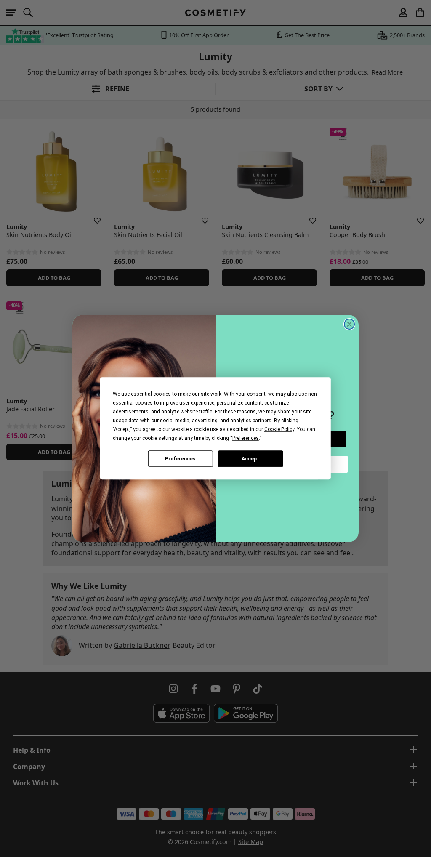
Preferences (180, 459)
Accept (250, 459)
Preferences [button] (245, 438)
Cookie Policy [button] (279, 429)
